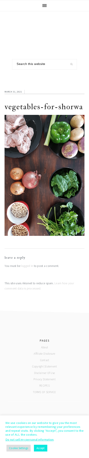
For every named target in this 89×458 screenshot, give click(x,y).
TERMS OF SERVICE (44, 392)
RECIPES (44, 385)
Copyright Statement (44, 366)
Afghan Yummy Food (44, 32)
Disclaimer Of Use (44, 373)
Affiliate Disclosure (44, 353)
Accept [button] (41, 448)
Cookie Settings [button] (18, 448)
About (44, 347)
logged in (27, 266)
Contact (44, 360)
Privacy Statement (44, 379)
